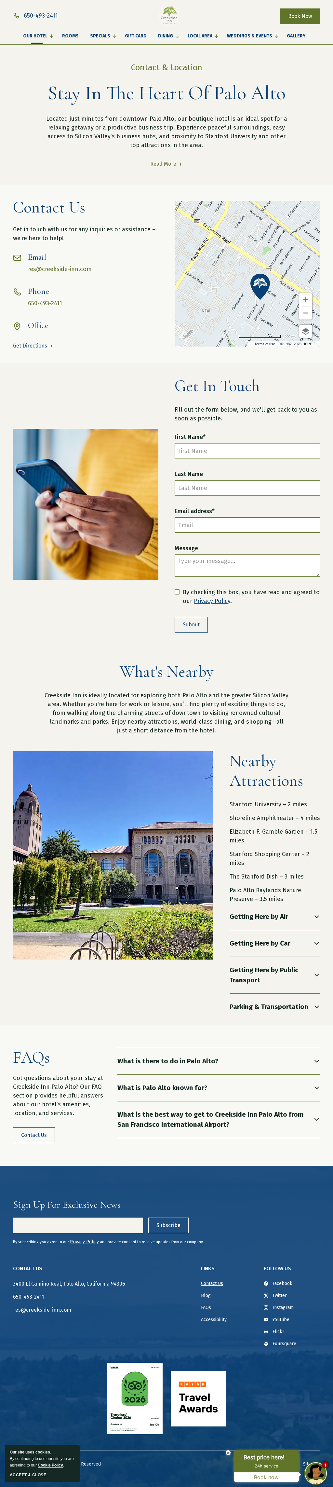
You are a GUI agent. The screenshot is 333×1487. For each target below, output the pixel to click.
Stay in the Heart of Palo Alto (167, 93)
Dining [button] (165, 36)
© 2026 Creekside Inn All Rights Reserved (57, 1464)
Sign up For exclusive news (67, 1205)
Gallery (296, 36)
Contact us (49, 207)
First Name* (190, 437)
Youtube (281, 1319)
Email (37, 257)
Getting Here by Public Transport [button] (264, 975)
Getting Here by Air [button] (259, 917)
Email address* (195, 511)
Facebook (282, 1283)
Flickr (278, 1331)
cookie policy (50, 1465)
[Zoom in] (305, 299)
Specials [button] (100, 36)
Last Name (189, 474)
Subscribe (168, 1225)
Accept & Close (28, 1475)
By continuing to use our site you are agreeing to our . (42, 1458)
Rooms (70, 36)
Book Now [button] (300, 16)
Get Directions (30, 346)
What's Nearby (166, 671)
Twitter (280, 1295)
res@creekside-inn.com (60, 269)
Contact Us (27, 1268)
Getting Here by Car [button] (260, 943)
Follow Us (277, 1268)
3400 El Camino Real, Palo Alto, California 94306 (69, 1284)
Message (186, 548)
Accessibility (214, 1319)
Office (38, 325)
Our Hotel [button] (35, 36)
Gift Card (136, 36)
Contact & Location (166, 67)
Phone (38, 291)
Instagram (283, 1307)
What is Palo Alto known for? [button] (162, 1088)
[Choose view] (305, 331)
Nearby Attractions (266, 770)
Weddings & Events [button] (249, 36)
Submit (191, 624)
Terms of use (264, 344)
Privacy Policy (212, 601)
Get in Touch (217, 386)
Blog (206, 1295)
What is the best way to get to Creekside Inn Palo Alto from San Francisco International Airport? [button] (210, 1119)
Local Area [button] (200, 36)
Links (208, 1268)
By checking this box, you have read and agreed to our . (251, 597)
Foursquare (284, 1343)
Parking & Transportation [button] (269, 1007)
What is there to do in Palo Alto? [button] (168, 1061)
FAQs (31, 1057)
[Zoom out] (305, 313)
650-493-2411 (45, 303)
